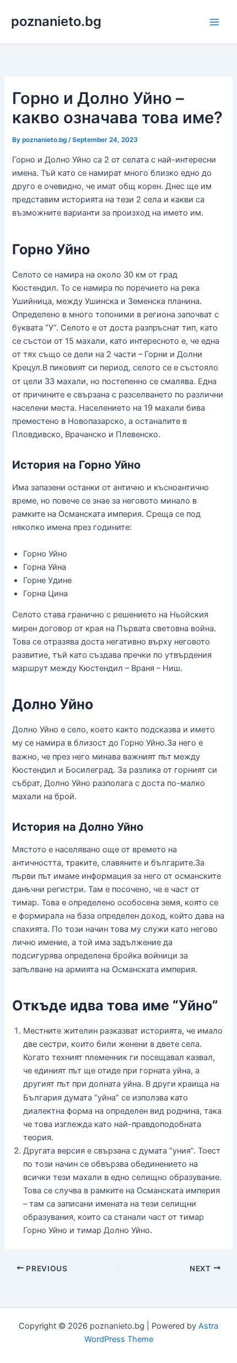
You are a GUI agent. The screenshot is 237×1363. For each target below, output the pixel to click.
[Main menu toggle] (214, 22)
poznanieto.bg (56, 21)
